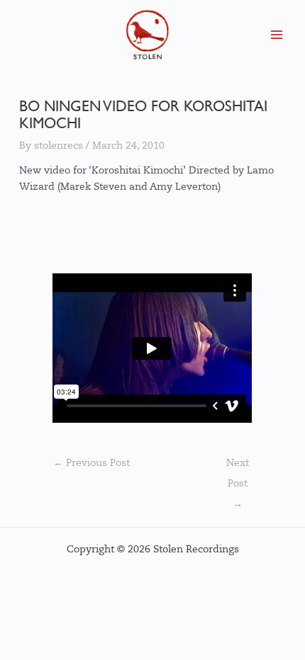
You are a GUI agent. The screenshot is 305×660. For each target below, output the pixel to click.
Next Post (237, 467)
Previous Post (91, 463)
